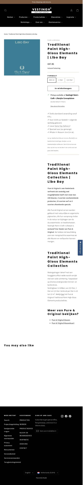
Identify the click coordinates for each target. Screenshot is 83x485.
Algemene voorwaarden (9, 437)
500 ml (51, 80)
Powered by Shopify (41, 478)
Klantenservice (55, 22)
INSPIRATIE (24, 440)
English (27, 472)
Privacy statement (8, 444)
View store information (58, 106)
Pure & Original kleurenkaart (63, 323)
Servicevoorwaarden (10, 458)
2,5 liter (70, 80)
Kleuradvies (56, 17)
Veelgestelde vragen (9, 429)
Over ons (39, 22)
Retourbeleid (9, 450)
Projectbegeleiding (10, 424)
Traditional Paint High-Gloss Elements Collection (63, 259)
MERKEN (23, 424)
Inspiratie (70, 17)
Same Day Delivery (62, 126)
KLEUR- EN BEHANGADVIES (26, 434)
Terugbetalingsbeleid (10, 462)
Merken (10, 17)
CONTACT (23, 448)
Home (6, 34)
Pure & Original (54, 40)
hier (62, 294)
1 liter (60, 80)
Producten (23, 17)
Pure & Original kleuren (61, 320)
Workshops (25, 22)
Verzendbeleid (9, 454)
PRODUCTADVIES (26, 428)
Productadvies (39, 17)
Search (6, 420)
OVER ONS (24, 444)
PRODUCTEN (25, 420)
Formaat (52, 76)
